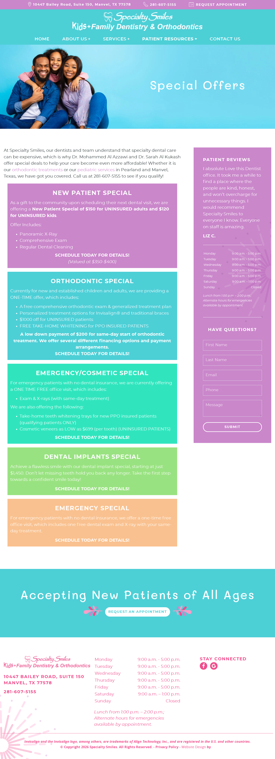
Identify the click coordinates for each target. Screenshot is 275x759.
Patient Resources (168, 39)
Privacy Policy (166, 747)
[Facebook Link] (203, 666)
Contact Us (225, 39)
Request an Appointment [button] (137, 612)
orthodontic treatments (37, 170)
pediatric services (96, 170)
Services (114, 39)
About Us (74, 39)
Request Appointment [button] (221, 5)
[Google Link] (214, 666)
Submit (232, 427)
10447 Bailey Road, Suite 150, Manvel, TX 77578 (82, 4)
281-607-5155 (163, 5)
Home (42, 39)
